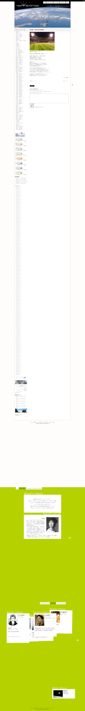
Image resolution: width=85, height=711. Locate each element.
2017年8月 (17, 237)
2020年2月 (17, 196)
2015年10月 (18, 267)
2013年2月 (17, 311)
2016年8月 (17, 254)
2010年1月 (17, 362)
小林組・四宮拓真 (19, 89)
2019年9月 (17, 203)
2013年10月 (18, 300)
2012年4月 (17, 325)
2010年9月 (17, 351)
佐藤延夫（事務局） (19, 36)
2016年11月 (18, 250)
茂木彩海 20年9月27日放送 (20, 183)
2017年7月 (17, 239)
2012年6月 (17, 322)
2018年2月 (17, 229)
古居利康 (17, 44)
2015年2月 (17, 278)
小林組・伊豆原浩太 (19, 77)
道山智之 (17, 104)
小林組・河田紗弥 (19, 90)
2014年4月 (17, 292)
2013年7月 (17, 304)
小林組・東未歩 (18, 75)
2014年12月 (18, 281)
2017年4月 (17, 243)
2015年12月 (18, 265)
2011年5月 (17, 340)
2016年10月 (18, 251)
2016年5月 (17, 258)
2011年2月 (17, 344)
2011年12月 (18, 330)
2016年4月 (17, 259)
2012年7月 (17, 321)
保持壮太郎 (18, 39)
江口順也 (17, 121)
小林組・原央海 (18, 88)
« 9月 (16, 392)
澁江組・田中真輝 (19, 102)
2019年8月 (17, 205)
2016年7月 (17, 255)
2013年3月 (17, 310)
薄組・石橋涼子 (18, 53)
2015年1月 (17, 280)
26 (24, 390)
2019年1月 (17, 214)
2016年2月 (17, 262)
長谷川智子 (18, 112)
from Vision (46, 422)
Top (31, 422)
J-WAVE (39, 506)
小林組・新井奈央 (19, 76)
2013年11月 (18, 299)
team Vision (41, 422)
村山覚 (67, 77)
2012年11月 (18, 315)
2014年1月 (17, 296)
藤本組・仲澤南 (18, 63)
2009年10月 (18, 366)
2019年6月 (17, 207)
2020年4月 (17, 194)
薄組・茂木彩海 (18, 55)
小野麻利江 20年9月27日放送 (21, 178)
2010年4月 (17, 358)
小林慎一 (17, 72)
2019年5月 (17, 209)
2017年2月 (17, 246)
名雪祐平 (17, 31)
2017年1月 (17, 247)
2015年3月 (17, 277)
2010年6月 (17, 355)
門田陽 (17, 106)
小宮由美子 (18, 120)
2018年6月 (17, 224)
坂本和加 (17, 45)
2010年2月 (17, 360)
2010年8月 (17, 352)
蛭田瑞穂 (17, 66)
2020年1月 (17, 198)
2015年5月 (17, 274)
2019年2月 (17, 213)
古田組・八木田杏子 (19, 116)
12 (24, 388)
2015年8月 (17, 270)
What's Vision (35, 422)
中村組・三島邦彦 (19, 35)
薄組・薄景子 (18, 49)
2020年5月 (17, 192)
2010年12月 (18, 347)
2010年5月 (17, 356)
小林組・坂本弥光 (19, 73)
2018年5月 (17, 225)
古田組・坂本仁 (18, 117)
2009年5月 (17, 373)
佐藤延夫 (64, 612)
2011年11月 (18, 332)
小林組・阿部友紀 (19, 84)
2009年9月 (17, 367)
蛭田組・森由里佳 (19, 68)
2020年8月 (17, 188)
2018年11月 (18, 217)
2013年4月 (17, 308)
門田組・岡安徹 (18, 108)
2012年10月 (18, 317)
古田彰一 (17, 113)
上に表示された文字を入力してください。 (37, 107)
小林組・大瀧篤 (18, 82)
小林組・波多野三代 (19, 80)
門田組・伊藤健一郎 (19, 111)
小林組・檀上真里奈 (19, 86)
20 (25, 389)
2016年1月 (17, 263)
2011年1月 (17, 345)
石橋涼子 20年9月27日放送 (20, 179)
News (50, 422)
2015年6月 (17, 273)
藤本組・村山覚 (18, 58)
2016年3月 (17, 261)
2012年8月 (17, 319)
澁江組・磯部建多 (19, 103)
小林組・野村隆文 (19, 97)
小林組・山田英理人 (19, 81)
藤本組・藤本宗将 (19, 57)
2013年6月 (17, 306)
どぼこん (17, 407)
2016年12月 (18, 248)
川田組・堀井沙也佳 (19, 126)
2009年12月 (18, 363)
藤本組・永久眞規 (19, 64)
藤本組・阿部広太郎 (19, 59)
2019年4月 (17, 210)
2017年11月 (18, 233)
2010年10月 (18, 349)
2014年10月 (18, 284)
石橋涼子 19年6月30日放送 (20, 398)
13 (25, 388)
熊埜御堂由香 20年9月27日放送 (21, 180)
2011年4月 (17, 341)
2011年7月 (17, 337)
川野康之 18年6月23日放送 (20, 401)
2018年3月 (17, 228)
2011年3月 (17, 343)
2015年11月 (18, 266)
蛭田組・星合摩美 (19, 71)
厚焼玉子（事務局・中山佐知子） (21, 40)
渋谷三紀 (17, 124)
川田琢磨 (17, 125)
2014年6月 (17, 289)
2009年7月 (17, 370)
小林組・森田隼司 (19, 93)
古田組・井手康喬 (19, 115)
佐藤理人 (17, 38)
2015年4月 (17, 276)
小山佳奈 (17, 48)
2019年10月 (18, 202)
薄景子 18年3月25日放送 (20, 403)
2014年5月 (17, 291)
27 (25, 390)
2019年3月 (17, 211)
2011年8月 (17, 336)
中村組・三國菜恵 (19, 34)
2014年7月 (17, 288)
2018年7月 (17, 222)
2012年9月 (17, 318)
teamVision (53, 603)
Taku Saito (17, 415)
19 (24, 389)
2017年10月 (18, 235)
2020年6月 (17, 191)
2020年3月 (17, 195)
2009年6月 (17, 371)
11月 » (18, 392)
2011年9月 (17, 334)
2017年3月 (17, 244)
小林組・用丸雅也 (19, 94)
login (84, 0)
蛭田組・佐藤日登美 (19, 67)
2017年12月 (18, 232)
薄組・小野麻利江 (19, 50)
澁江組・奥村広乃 (19, 99)
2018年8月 (17, 221)
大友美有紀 (18, 46)
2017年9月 (17, 236)
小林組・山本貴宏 (19, 95)
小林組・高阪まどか (19, 85)
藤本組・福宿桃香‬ (19, 62)
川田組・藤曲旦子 (19, 129)
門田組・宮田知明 (19, 107)
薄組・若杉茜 (18, 54)
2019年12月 (18, 199)
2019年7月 (17, 206)
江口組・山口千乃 (19, 122)
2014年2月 (17, 295)
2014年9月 (17, 285)
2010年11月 (18, 348)
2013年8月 (17, 303)
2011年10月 (18, 333)
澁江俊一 (17, 98)
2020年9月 (17, 187)
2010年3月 (17, 359)
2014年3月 (17, 293)
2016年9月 (17, 252)
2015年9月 (17, 269)
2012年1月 (17, 329)
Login (53, 422)
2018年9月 (17, 220)
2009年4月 (17, 374)
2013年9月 (17, 302)
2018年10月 (18, 218)
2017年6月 (17, 240)
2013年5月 (17, 307)
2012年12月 (18, 314)
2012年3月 (17, 326)
